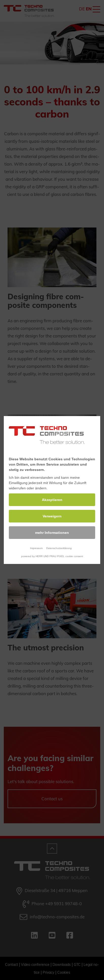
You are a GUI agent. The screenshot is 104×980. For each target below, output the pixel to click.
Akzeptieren (52, 500)
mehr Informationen (52, 533)
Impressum (36, 548)
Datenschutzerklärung (59, 548)
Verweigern (52, 516)
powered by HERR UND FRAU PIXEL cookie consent (52, 556)
